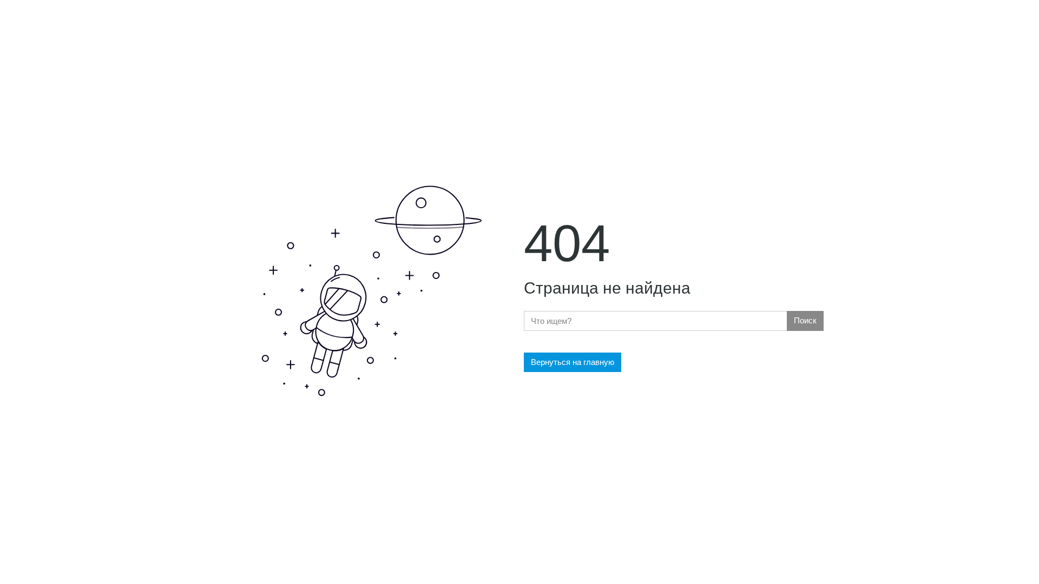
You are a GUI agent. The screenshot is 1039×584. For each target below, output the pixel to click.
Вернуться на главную (572, 362)
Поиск (805, 320)
